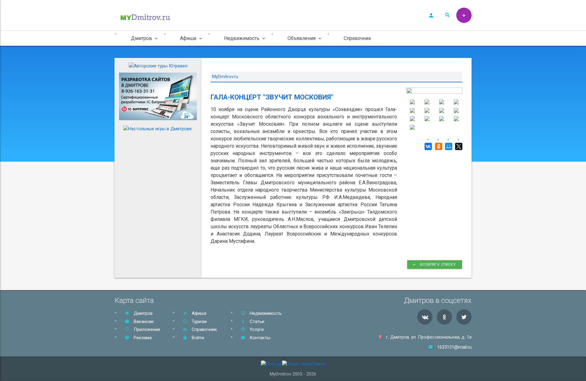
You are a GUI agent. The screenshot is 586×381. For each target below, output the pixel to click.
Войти (197, 337)
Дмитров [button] (141, 38)
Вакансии (143, 321)
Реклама (142, 337)
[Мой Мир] (447, 146)
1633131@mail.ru (454, 347)
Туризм (198, 321)
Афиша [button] (188, 38)
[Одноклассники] (437, 146)
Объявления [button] (302, 38)
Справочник (357, 38)
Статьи (256, 321)
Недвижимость (265, 313)
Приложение (146, 329)
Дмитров (142, 313)
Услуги (256, 329)
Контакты (259, 337)
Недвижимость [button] (241, 38)
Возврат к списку (437, 264)
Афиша (198, 313)
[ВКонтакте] (427, 146)
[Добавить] (464, 15)
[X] (458, 146)
